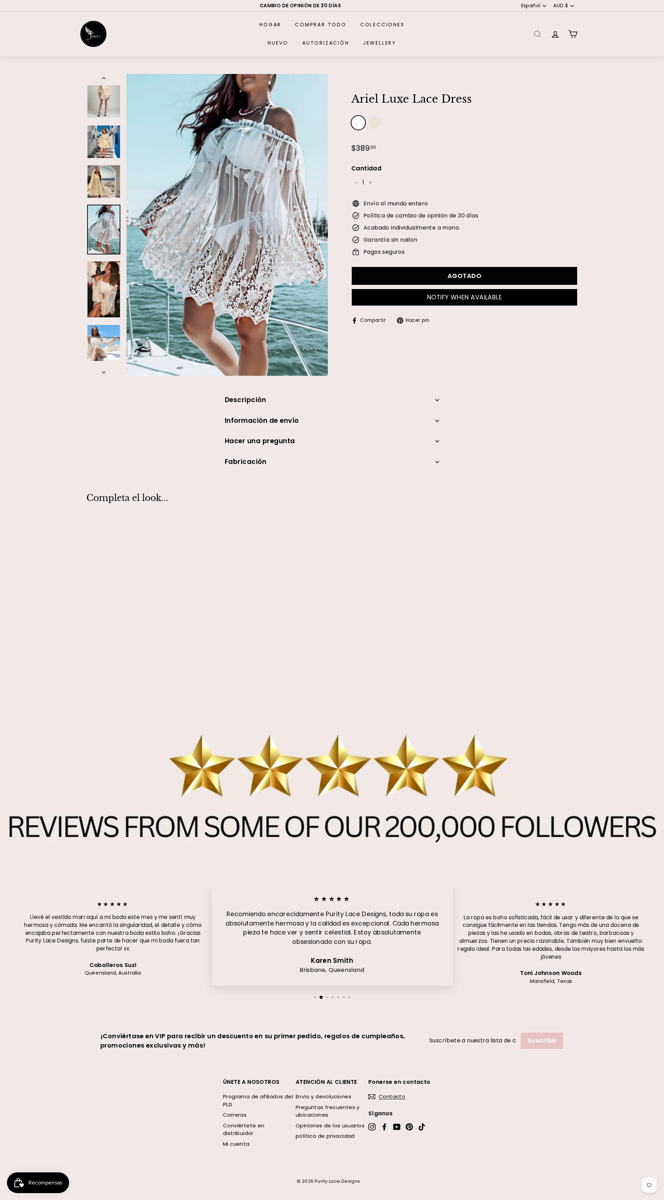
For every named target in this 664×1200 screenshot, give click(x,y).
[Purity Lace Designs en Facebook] (384, 1127)
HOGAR (270, 24)
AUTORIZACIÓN (325, 42)
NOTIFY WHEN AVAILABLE (464, 297)
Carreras (235, 1114)
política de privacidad (325, 1135)
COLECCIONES (382, 24)
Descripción (245, 399)
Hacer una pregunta (260, 441)
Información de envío (262, 420)
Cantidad (366, 168)
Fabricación (245, 461)
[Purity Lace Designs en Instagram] (372, 1127)
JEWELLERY (379, 42)
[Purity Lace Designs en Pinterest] (409, 1127)
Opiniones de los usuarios (330, 1125)
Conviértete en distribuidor (244, 1129)
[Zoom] (227, 225)
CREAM (375, 123)
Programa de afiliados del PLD (258, 1100)
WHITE (358, 123)
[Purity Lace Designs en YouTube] (396, 1127)
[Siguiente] (103, 370)
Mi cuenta (236, 1143)
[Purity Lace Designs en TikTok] (421, 1127)
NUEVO (278, 42)
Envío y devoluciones (323, 1096)
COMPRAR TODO (321, 24)
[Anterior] (103, 79)
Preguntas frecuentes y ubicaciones (328, 1111)
